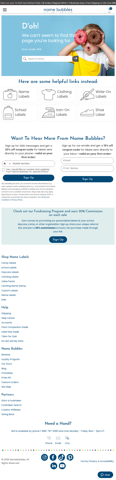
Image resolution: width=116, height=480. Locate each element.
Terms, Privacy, (88, 461)
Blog (3, 369)
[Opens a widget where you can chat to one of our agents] (105, 475)
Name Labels (8, 295)
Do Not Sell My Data (12, 341)
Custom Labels (9, 291)
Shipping (6, 313)
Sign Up (28, 177)
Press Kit (6, 378)
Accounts (6, 323)
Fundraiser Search (11, 405)
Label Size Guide (10, 332)
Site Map (6, 387)
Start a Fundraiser (11, 401)
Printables (7, 373)
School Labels (9, 268)
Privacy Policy (17, 200)
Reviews (5, 355)
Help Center (8, 318)
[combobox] (6, 164)
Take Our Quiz (7, 3)
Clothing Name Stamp (13, 286)
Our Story (6, 364)
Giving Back (7, 414)
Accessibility (107, 461)
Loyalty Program (10, 359)
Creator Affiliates (11, 410)
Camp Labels (8, 263)
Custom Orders (10, 382)
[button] (5, 10)
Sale (3, 300)
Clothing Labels (9, 277)
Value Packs (8, 281)
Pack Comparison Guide (14, 327)
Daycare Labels (10, 272)
